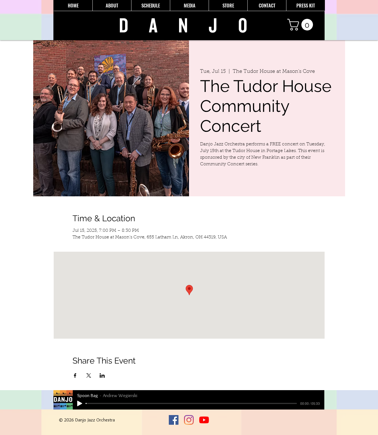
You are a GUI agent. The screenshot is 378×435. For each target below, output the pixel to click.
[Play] (79, 403)
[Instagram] (189, 420)
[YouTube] (204, 420)
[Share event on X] (88, 375)
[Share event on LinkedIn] (102, 375)
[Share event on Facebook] (75, 375)
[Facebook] (173, 420)
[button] (301, 24)
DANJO (193, 26)
